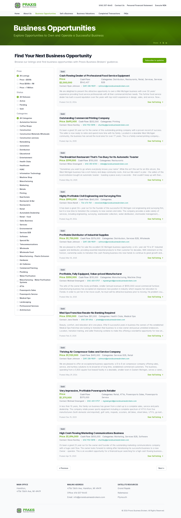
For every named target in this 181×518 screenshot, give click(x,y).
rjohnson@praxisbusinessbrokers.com (114, 86)
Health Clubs (25, 161)
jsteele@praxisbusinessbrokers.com (110, 320)
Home (17, 13)
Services (23, 225)
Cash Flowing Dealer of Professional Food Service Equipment (94, 75)
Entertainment (26, 158)
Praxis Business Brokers (137, 510)
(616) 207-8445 (105, 5)
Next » (161, 468)
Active (22, 101)
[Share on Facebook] (160, 43)
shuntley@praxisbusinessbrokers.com (113, 125)
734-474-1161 (86, 203)
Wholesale (24, 248)
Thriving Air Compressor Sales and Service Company (90, 351)
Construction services (29, 138)
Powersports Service (29, 294)
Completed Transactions (109, 13)
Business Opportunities (45, 13)
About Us (28, 13)
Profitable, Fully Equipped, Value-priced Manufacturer (90, 273)
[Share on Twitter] (163, 43)
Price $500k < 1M (27, 84)
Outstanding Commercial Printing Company (84, 118)
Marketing (24, 185)
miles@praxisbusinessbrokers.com (114, 164)
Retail (22, 209)
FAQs (126, 13)
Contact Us (119, 5)
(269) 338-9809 (89, 86)
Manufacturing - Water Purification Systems (35, 281)
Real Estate (25, 197)
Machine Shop (26, 177)
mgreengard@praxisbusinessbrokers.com (120, 281)
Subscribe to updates (154, 60)
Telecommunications (29, 244)
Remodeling (25, 142)
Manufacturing (26, 181)
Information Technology (30, 173)
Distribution (25, 150)
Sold (22, 109)
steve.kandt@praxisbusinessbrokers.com (111, 203)
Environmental (26, 229)
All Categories (26, 118)
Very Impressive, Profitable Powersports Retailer (87, 390)
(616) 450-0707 (93, 281)
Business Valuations (86, 13)
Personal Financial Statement (140, 5)
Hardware (24, 260)
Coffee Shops (26, 126)
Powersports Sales (28, 290)
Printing (23, 193)
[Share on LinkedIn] (166, 43)
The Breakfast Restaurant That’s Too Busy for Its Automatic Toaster (98, 157)
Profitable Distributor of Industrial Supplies (84, 234)
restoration (24, 146)
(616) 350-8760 (91, 164)
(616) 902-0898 (89, 125)
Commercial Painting (29, 268)
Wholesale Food (27, 252)
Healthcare (24, 165)
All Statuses (25, 97)
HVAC (22, 169)
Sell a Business (66, 13)
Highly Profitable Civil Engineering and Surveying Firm (90, 195)
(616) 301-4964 (87, 320)
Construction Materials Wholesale (34, 134)
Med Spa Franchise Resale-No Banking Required (87, 312)
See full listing (154, 102)
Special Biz (24, 240)
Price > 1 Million (26, 88)
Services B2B (25, 232)
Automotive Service (28, 122)
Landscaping (25, 302)
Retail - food (25, 217)
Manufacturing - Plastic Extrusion (34, 256)
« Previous (63, 468)
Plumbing (24, 272)
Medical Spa (25, 298)
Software (24, 236)
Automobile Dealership (30, 213)
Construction (25, 130)
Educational (25, 154)
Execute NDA (160, 5)
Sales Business (26, 221)
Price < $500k (25, 80)
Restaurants (25, 205)
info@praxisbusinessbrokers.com (89, 497)
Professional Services (29, 306)
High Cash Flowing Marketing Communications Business (91, 433)
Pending (23, 105)
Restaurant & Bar (27, 201)
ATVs (22, 286)
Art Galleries (25, 264)
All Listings (24, 76)
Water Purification (28, 276)
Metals (23, 189)
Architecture (25, 310)
